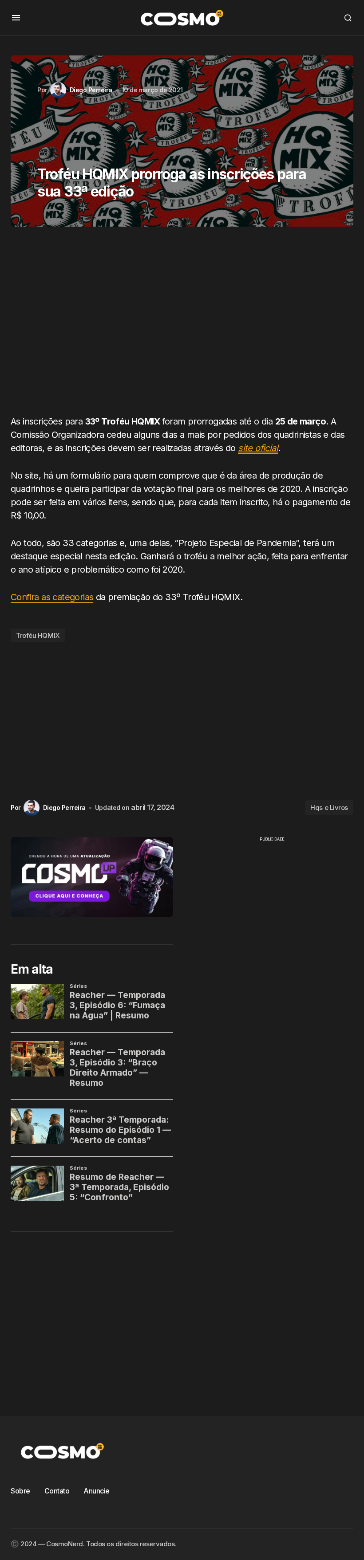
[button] (16, 17)
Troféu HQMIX (38, 635)
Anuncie (96, 1490)
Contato (57, 1490)
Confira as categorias (52, 597)
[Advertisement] (182, 324)
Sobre (20, 1490)
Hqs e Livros (329, 807)
